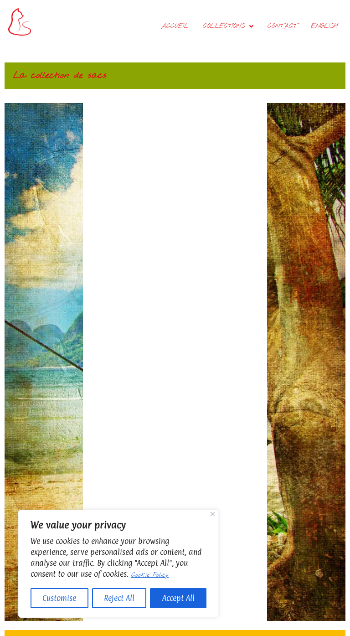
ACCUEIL (175, 26)
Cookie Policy (150, 575)
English (324, 26)
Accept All (178, 598)
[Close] (213, 514)
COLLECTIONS (224, 26)
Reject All (119, 598)
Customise (59, 598)
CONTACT (282, 26)
